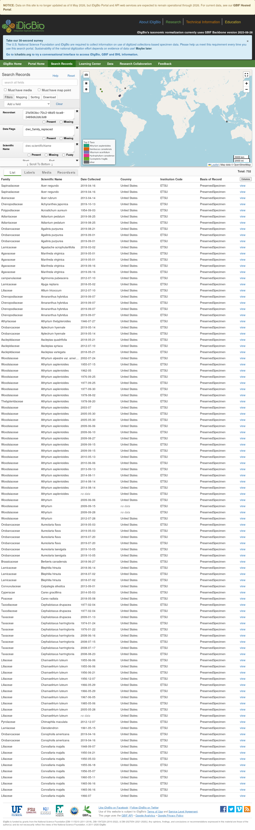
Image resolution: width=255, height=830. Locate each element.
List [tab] (12, 172)
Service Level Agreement (183, 811)
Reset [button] (71, 76)
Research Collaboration (136, 64)
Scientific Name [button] (51, 179)
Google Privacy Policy (170, 815)
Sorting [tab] (35, 97)
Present (51, 121)
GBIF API (127, 815)
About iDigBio (150, 21)
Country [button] (126, 179)
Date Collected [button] (91, 179)
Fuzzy (69, 154)
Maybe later (144, 48)
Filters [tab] (9, 97)
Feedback (165, 64)
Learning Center (90, 64)
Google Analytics (145, 815)
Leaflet (215, 164)
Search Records (62, 64)
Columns (245, 179)
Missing (68, 121)
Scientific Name (8, 147)
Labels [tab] (29, 172)
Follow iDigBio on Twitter (144, 807)
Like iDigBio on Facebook (113, 807)
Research (173, 21)
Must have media (20, 90)
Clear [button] (59, 104)
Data (110, 64)
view (242, 185)
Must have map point (56, 90)
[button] (77, 111)
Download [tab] (49, 97)
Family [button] (5, 179)
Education (233, 21)
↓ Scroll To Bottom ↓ (39, 164)
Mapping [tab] (21, 97)
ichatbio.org (23, 54)
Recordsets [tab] (66, 172)
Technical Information (203, 21)
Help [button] (55, 76)
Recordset (9, 112)
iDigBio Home (12, 64)
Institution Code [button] (171, 179)
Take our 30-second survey (24, 40)
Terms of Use (155, 811)
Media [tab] (47, 172)
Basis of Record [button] (211, 179)
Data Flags (9, 129)
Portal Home (36, 64)
